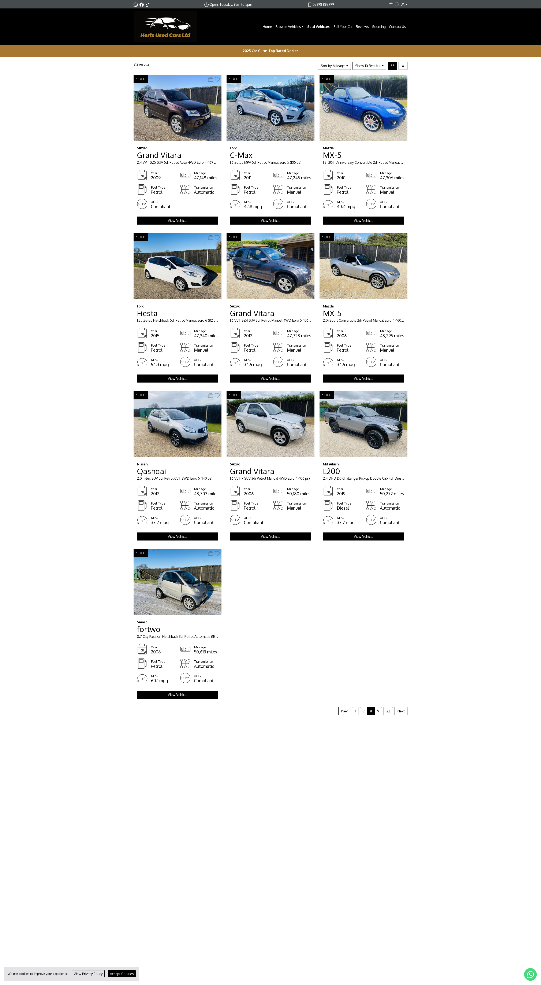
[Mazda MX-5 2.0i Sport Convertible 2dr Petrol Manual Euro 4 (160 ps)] (363, 265)
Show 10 (367, 66)
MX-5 (332, 155)
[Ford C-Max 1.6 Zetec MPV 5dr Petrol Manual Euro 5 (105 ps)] (270, 108)
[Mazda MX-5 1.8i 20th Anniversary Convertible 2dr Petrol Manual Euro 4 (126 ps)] (363, 108)
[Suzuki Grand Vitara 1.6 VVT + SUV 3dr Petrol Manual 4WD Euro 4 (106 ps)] (270, 424)
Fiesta (147, 313)
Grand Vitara (159, 155)
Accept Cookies (122, 974)
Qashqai (151, 471)
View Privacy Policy (88, 974)
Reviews (362, 27)
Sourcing (379, 27)
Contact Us (397, 27)
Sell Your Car (342, 27)
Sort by (333, 66)
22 (388, 711)
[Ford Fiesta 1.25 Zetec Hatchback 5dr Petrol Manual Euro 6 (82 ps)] (177, 265)
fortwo (148, 629)
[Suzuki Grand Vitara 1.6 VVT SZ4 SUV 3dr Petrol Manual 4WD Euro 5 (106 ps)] (270, 265)
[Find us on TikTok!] (148, 4)
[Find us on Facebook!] (142, 4)
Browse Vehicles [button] (288, 27)
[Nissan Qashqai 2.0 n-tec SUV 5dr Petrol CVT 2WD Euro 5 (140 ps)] (177, 424)
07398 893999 (323, 4)
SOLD (140, 79)
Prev (344, 711)
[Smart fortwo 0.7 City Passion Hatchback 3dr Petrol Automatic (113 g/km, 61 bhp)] (177, 582)
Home (267, 27)
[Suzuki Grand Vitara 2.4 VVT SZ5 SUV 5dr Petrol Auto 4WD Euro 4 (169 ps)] (177, 108)
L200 (331, 471)
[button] (403, 4)
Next (401, 711)
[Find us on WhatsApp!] (136, 4)
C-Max (241, 155)
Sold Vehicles (318, 27)
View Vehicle (177, 220)
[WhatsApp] (530, 974)
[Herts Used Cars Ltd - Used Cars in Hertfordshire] (165, 26)
